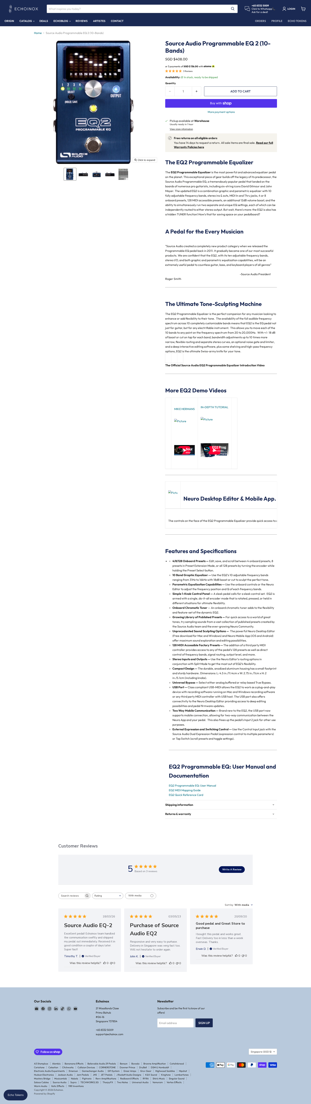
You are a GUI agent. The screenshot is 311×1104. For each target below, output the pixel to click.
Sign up (204, 1023)
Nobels (74, 1078)
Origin (9, 21)
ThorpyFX (108, 1082)
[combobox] (107, 896)
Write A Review (232, 869)
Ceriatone (39, 1067)
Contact (117, 21)
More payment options (221, 111)
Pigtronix (87, 1078)
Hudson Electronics (44, 1074)
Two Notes (122, 1082)
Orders (260, 21)
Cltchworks (68, 1067)
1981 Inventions (76, 1086)
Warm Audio (40, 1086)
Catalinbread (177, 1063)
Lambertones (182, 1074)
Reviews (82, 21)
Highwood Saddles (165, 1070)
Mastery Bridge (42, 1078)
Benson (123, 1063)
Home (38, 33)
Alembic (56, 1063)
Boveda (135, 1063)
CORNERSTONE (107, 1067)
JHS (95, 1074)
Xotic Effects (57, 1086)
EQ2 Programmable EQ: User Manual (192, 785)
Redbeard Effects (129, 1078)
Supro (73, 1082)
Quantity (170, 83)
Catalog (26, 21)
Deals (43, 21)
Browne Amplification (154, 1063)
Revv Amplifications (106, 1078)
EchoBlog (61, 21)
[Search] (233, 9)
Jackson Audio (65, 1074)
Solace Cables (41, 1082)
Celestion (53, 1067)
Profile (276, 21)
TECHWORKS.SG (89, 1082)
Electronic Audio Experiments (49, 1070)
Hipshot (183, 1070)
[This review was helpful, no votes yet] (104, 963)
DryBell (143, 1067)
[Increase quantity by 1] (196, 91)
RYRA (146, 1078)
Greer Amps (129, 1070)
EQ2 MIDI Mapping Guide (185, 790)
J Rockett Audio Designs (128, 1074)
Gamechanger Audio (93, 1070)
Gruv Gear (145, 1070)
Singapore (261, 1051)
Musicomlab (60, 1078)
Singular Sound (176, 1078)
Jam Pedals (83, 1074)
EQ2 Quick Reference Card (186, 795)
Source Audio (59, 1082)
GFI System (114, 1070)
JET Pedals (106, 1074)
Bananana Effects (74, 1063)
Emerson (73, 1070)
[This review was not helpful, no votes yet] (111, 963)
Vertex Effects (174, 1082)
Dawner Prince (127, 1067)
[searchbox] (71, 896)
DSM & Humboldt (160, 1067)
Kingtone (166, 1074)
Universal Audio (140, 1082)
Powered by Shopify (44, 1093)
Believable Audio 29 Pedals (101, 1063)
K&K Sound (151, 1074)
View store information (181, 129)
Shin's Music (159, 1078)
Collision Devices (86, 1067)
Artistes (99, 21)
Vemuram (157, 1082)
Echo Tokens (297, 21)
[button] (70, 174)
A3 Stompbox (41, 1063)
